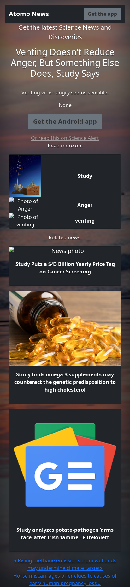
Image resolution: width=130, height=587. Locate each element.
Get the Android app (65, 121)
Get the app (102, 13)
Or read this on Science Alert (65, 138)
